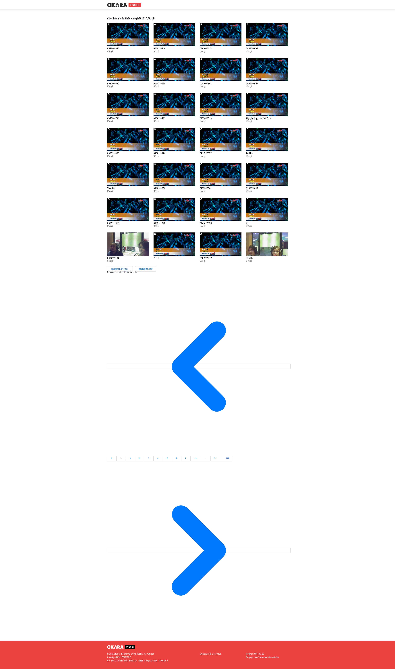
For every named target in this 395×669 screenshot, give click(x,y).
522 (227, 458)
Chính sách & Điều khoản (210, 654)
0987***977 (206, 258)
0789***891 (206, 83)
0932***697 (252, 48)
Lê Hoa (249, 153)
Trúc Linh (111, 188)
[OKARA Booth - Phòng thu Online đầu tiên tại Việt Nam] (124, 5)
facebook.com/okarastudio (266, 657)
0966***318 (113, 223)
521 (216, 458)
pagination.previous (120, 269)
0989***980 (113, 83)
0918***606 (159, 188)
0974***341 (206, 188)
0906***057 (252, 83)
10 (195, 458)
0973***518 (206, 118)
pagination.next (145, 269)
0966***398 (206, 223)
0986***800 (113, 153)
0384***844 (252, 188)
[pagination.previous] (199, 366)
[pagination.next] (199, 550)
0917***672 (206, 153)
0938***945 (113, 48)
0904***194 (113, 258)
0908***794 (159, 153)
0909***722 (159, 118)
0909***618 (206, 48)
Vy (247, 223)
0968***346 (159, 48)
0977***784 (113, 118)
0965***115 (159, 83)
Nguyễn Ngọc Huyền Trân (258, 118)
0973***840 (159, 223)
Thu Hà (249, 258)
